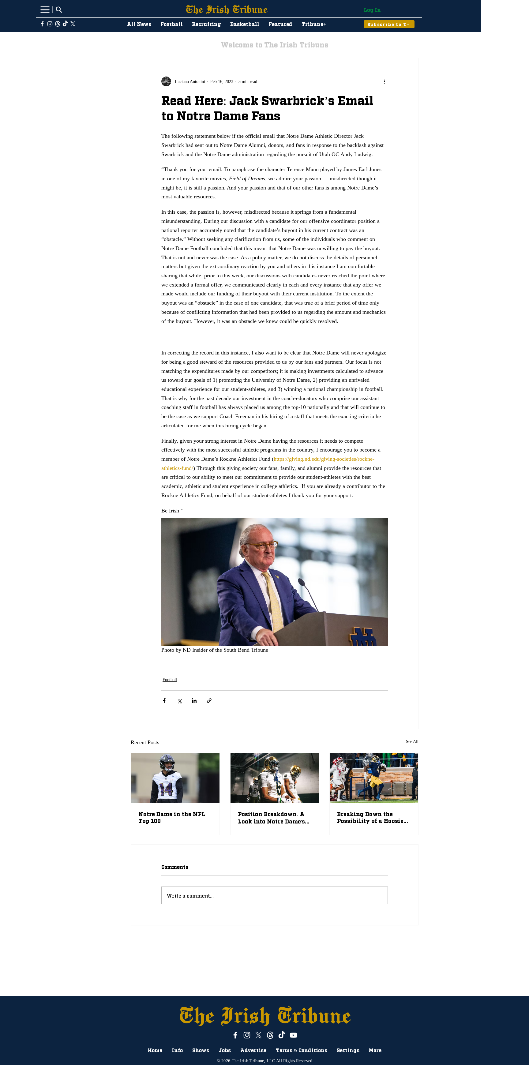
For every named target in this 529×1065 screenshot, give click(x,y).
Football (170, 679)
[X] (72, 24)
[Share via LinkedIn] (194, 700)
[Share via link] (209, 700)
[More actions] (384, 81)
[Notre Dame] (275, 778)
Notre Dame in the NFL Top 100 (171, 817)
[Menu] (45, 9)
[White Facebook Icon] (42, 24)
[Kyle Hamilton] (175, 778)
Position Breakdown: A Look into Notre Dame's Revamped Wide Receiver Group (271, 817)
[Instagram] (50, 24)
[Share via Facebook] (164, 700)
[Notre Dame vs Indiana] (374, 778)
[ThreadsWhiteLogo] (57, 24)
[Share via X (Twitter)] (179, 700)
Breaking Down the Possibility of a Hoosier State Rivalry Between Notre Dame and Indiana (372, 817)
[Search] (59, 9)
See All (412, 741)
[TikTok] (65, 24)
